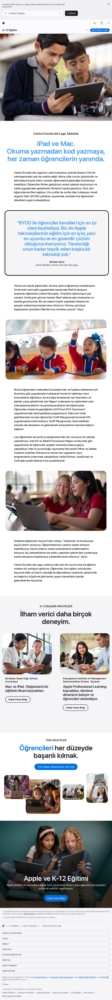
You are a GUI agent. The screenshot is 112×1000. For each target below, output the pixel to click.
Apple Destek (28, 914)
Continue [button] (71, 13)
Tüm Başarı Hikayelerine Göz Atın (56, 766)
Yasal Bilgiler (76, 993)
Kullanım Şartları (43, 993)
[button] (32, 13)
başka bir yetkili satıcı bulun (62, 977)
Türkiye (5, 984)
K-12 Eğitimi (9, 30)
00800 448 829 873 (87, 977)
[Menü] (108, 23)
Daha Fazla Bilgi (17, 699)
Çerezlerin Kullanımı (26, 993)
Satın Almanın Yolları (100, 30)
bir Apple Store (40, 977)
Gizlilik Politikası (8, 993)
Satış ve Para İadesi (60, 993)
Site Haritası (89, 993)
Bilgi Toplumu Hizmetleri (12, 996)
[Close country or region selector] (108, 3)
